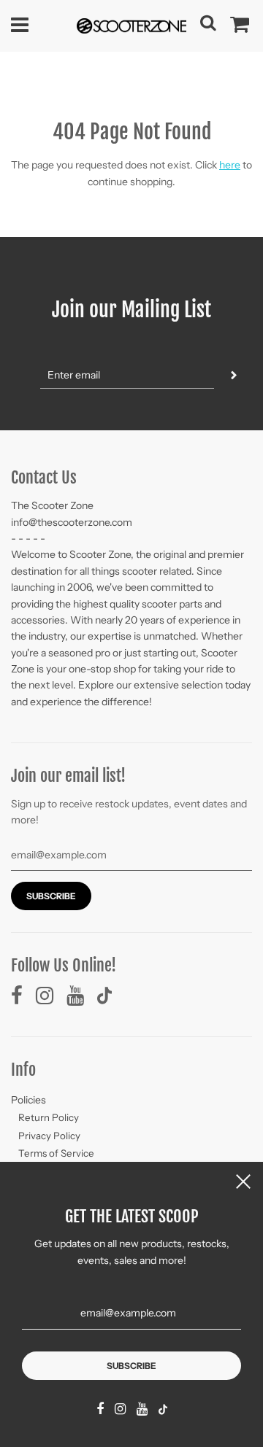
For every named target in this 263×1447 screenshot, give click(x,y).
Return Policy (48, 1117)
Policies (28, 1099)
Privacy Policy (49, 1135)
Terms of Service (56, 1153)
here (229, 164)
